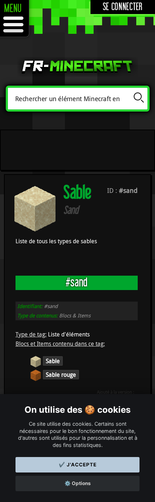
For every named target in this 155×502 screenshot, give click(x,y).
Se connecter (123, 7)
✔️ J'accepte (78, 464)
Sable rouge (61, 375)
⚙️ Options (78, 483)
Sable (53, 361)
